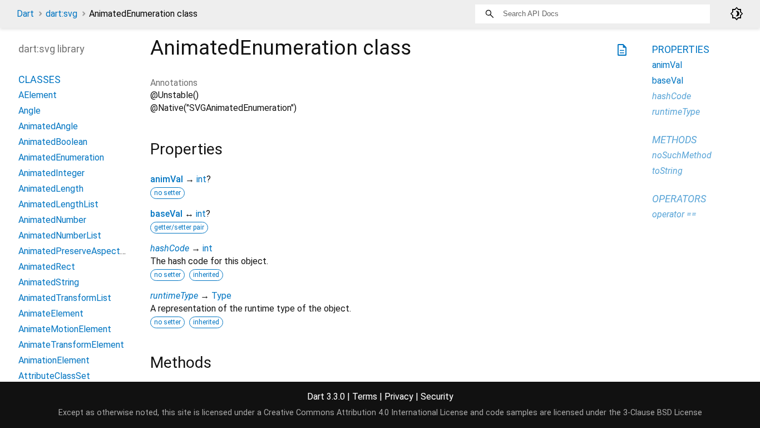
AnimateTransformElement (71, 344)
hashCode (169, 248)
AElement (37, 95)
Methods (674, 139)
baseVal (166, 213)
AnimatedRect (46, 266)
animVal (166, 179)
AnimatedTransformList (64, 298)
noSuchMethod (682, 155)
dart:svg (61, 13)
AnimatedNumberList (59, 235)
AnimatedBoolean (52, 142)
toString (667, 171)
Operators (679, 199)
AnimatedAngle (48, 126)
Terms (364, 396)
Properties (680, 49)
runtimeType (174, 295)
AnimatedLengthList (58, 204)
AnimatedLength (50, 188)
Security (437, 396)
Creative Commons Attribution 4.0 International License (366, 412)
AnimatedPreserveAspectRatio (79, 251)
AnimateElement (50, 313)
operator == (674, 214)
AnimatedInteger (51, 173)
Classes (39, 79)
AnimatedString (48, 282)
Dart (25, 13)
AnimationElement (54, 360)
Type (221, 295)
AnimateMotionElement (64, 329)
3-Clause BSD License (662, 412)
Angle (29, 110)
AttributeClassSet (54, 376)
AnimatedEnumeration (61, 157)
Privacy (398, 396)
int (201, 179)
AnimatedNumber (52, 220)
